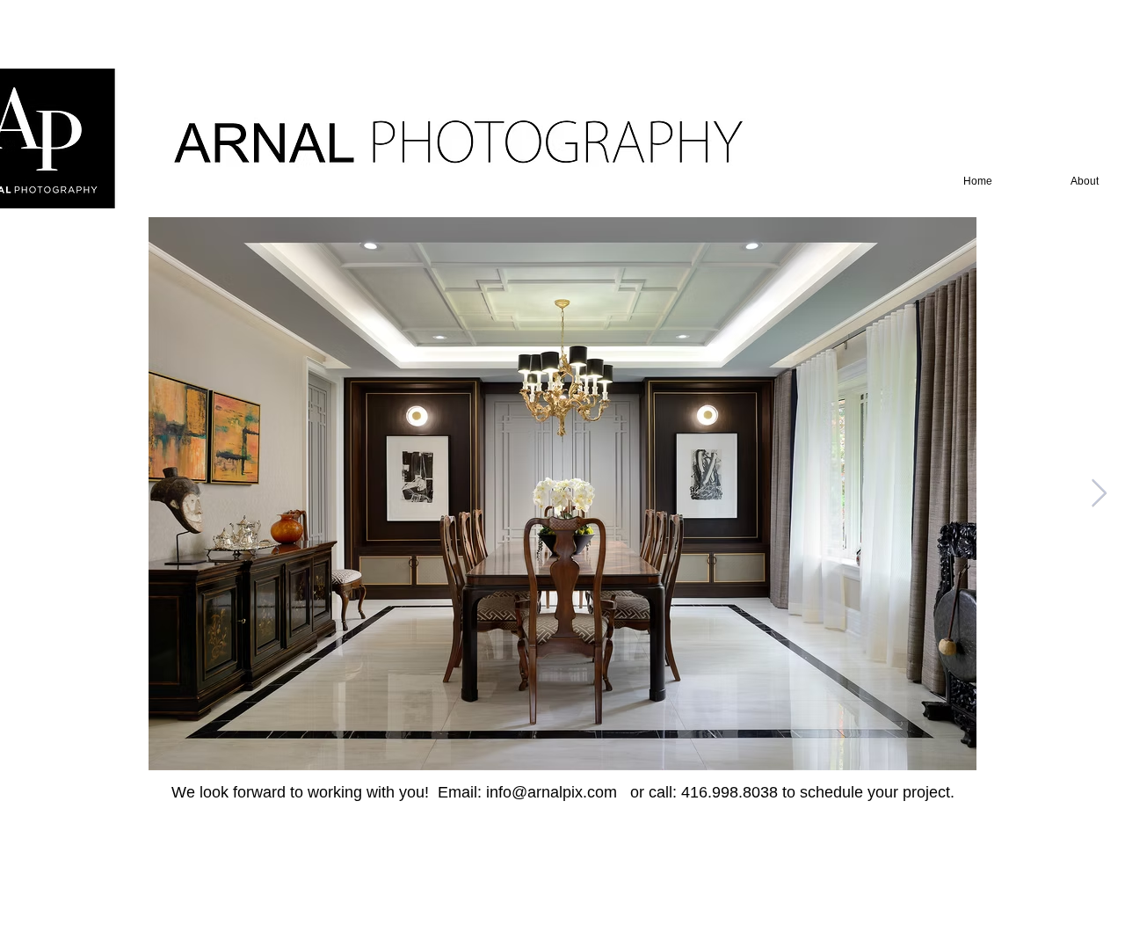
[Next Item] (1098, 494)
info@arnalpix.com (551, 792)
